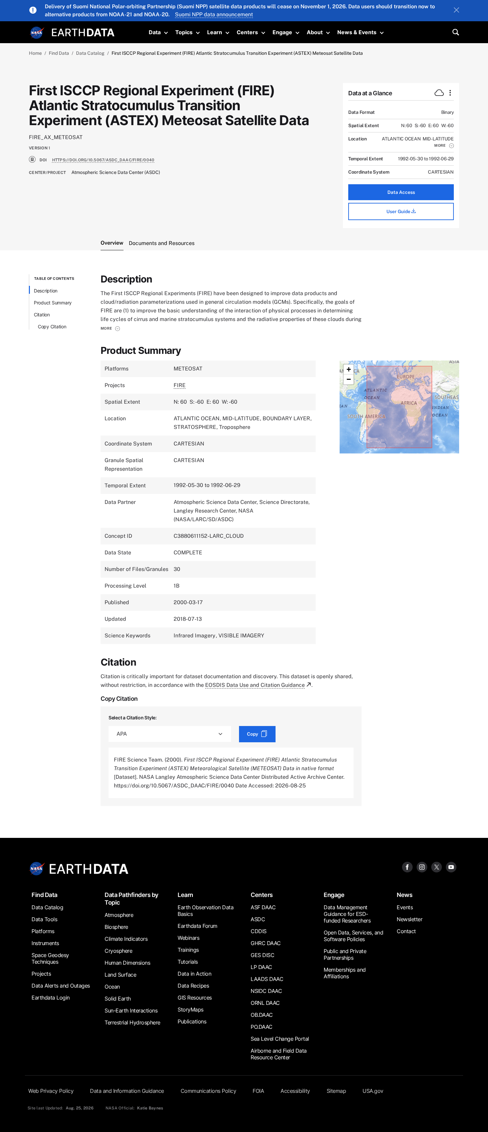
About (315, 32)
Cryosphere (118, 950)
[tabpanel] (244, 540)
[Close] (456, 10)
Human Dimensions (127, 962)
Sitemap (336, 1091)
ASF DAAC (263, 907)
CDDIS (259, 931)
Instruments (45, 943)
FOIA (258, 1091)
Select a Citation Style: (133, 717)
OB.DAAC (262, 1014)
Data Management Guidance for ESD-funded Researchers (347, 914)
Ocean (112, 986)
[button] (444, 145)
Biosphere (116, 927)
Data (155, 32)
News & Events (356, 32)
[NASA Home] (37, 33)
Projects (41, 973)
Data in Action (194, 973)
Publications (192, 1021)
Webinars (188, 937)
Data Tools (44, 919)
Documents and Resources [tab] (162, 243)
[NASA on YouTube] (451, 867)
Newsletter (409, 919)
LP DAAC (261, 967)
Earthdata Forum (197, 926)
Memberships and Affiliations (345, 973)
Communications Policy (208, 1091)
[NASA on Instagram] (422, 867)
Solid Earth (118, 998)
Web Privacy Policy (50, 1091)
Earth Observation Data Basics (205, 910)
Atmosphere (119, 915)
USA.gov (373, 1091)
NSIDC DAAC (266, 991)
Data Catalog (90, 53)
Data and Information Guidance (127, 1091)
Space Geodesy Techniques (50, 958)
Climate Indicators (126, 938)
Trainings (188, 949)
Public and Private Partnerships (345, 954)
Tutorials (188, 961)
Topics (184, 32)
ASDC (258, 919)
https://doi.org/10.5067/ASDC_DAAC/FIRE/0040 (103, 160)
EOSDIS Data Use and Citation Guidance (255, 685)
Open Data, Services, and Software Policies (353, 935)
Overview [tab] (112, 243)
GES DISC (262, 955)
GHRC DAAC (266, 943)
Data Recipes (193, 985)
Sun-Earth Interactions (131, 1010)
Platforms (43, 931)
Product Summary (53, 302)
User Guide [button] (398, 211)
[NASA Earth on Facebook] (407, 867)
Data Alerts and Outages (61, 985)
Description (45, 290)
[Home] (83, 32)
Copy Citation (52, 326)
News (404, 894)
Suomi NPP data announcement (214, 14)
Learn (214, 32)
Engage (282, 32)
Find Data (59, 53)
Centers (247, 32)
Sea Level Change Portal (280, 1038)
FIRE (180, 385)
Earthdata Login (51, 997)
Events (405, 907)
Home (35, 53)
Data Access (401, 192)
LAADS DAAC (267, 979)
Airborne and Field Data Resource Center (279, 1054)
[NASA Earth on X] (436, 867)
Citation (42, 314)
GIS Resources (195, 997)
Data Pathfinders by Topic (131, 898)
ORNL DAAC (265, 1003)
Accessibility (295, 1091)
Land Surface (120, 974)
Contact (406, 931)
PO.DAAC (262, 1026)
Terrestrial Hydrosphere (132, 1022)
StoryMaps (190, 1009)
